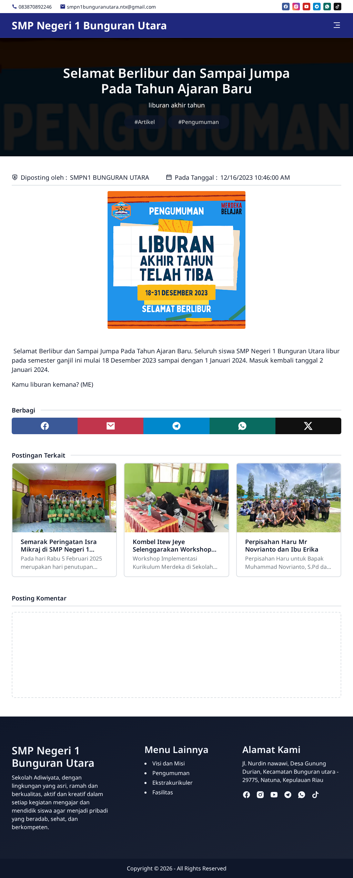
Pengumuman (171, 773)
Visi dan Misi (168, 763)
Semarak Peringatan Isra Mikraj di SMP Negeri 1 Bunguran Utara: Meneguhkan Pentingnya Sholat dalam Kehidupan (59, 545)
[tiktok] (337, 6)
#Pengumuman (198, 122)
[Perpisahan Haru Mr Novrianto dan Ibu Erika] (289, 497)
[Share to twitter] (308, 426)
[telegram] (317, 6)
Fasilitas (162, 792)
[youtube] (306, 6)
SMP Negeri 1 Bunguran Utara (89, 25)
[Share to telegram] (176, 426)
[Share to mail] (110, 426)
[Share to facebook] (45, 426)
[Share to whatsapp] (242, 426)
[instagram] (296, 6)
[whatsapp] (327, 6)
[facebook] (286, 6)
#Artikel (144, 122)
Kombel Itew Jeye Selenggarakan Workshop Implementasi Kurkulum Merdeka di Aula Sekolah (172, 545)
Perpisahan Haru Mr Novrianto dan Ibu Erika (282, 545)
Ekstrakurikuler (172, 782)
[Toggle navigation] (336, 25)
